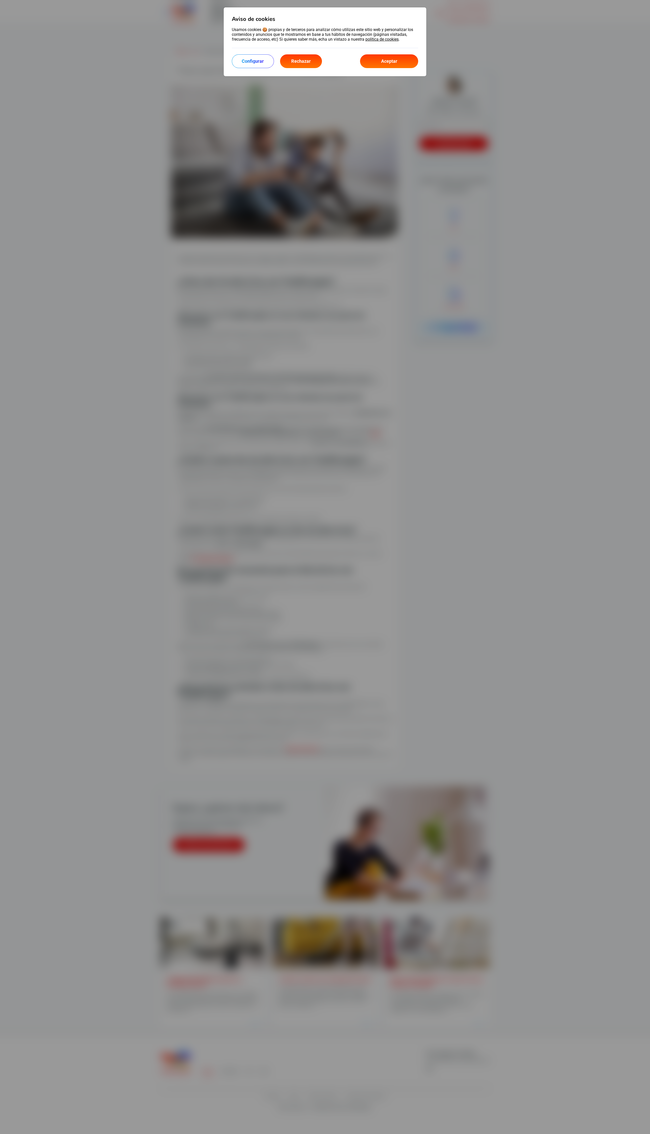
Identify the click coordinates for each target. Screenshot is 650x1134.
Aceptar (389, 61)
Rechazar (301, 61)
